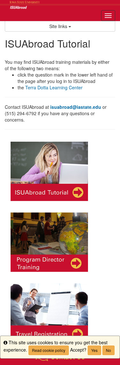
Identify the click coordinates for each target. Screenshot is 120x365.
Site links (58, 26)
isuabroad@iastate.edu (75, 107)
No (108, 350)
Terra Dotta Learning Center (54, 87)
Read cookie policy (48, 350)
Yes (94, 350)
